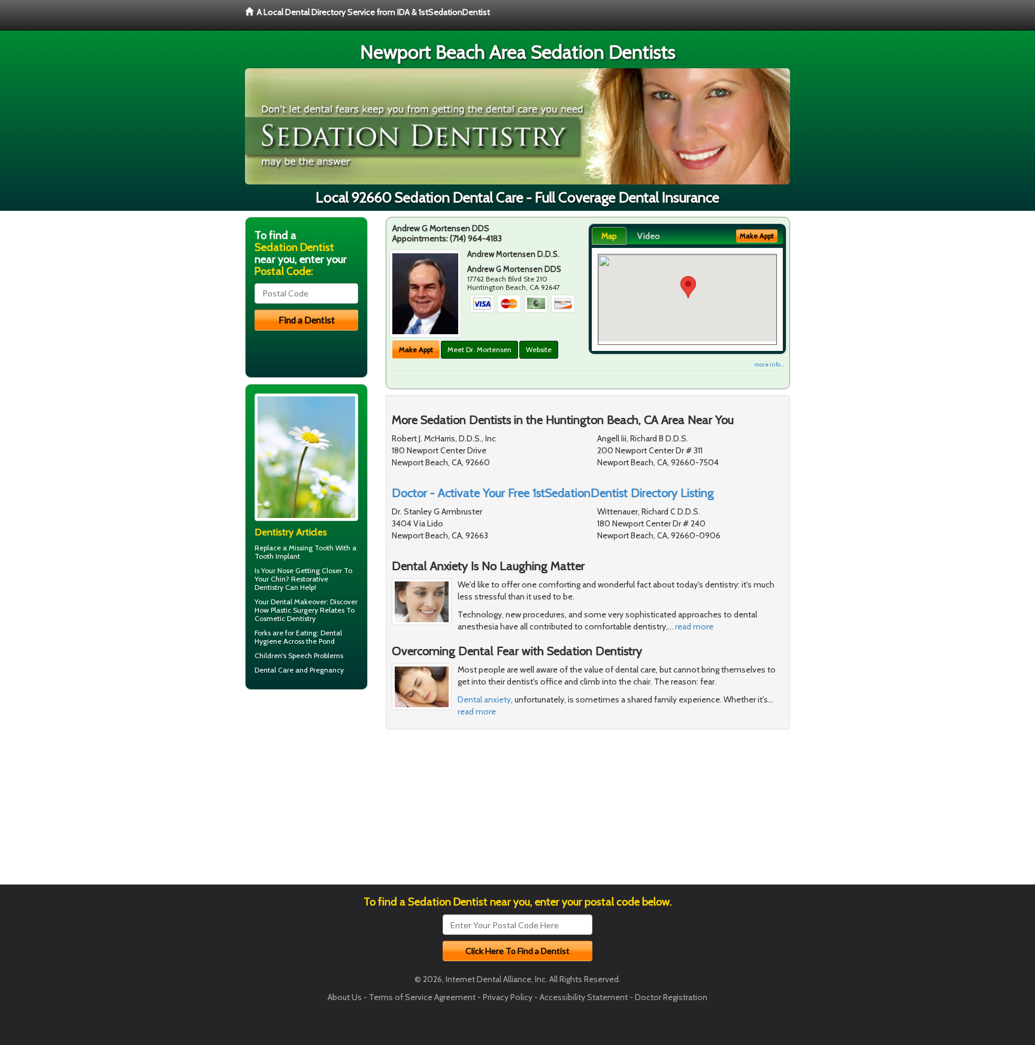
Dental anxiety (484, 699)
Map (609, 236)
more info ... (768, 364)
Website (539, 349)
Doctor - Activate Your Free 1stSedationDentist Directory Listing (553, 493)
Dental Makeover (298, 601)
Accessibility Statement (584, 997)
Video (648, 236)
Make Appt (416, 349)
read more (694, 626)
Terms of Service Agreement (422, 997)
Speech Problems (315, 655)
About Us (345, 997)
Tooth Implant (277, 556)
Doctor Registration (671, 997)
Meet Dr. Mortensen (479, 349)
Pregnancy (327, 669)
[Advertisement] (306, 792)
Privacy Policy (507, 997)
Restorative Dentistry (291, 583)
